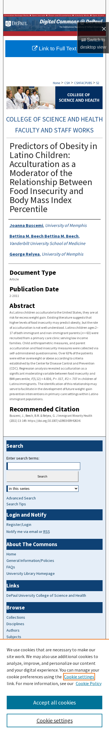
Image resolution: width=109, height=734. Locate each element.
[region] (54, 686)
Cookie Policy (88, 683)
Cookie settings (79, 676)
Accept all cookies (54, 702)
